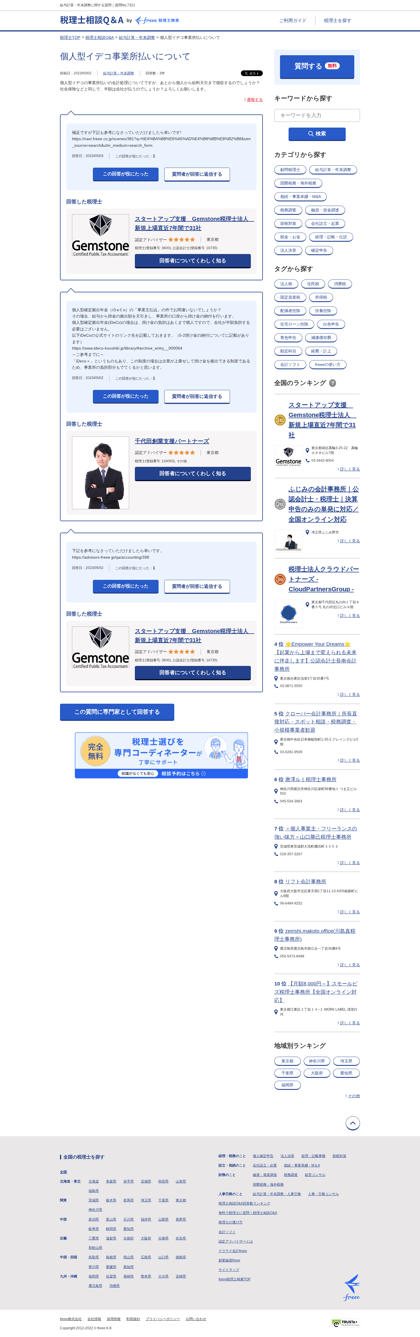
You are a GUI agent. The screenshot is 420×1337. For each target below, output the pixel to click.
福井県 (146, 1219)
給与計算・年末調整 (137, 37)
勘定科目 (288, 351)
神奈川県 (317, 1061)
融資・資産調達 (265, 1175)
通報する (255, 99)
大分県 (163, 1276)
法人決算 (288, 250)
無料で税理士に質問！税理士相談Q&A (248, 1213)
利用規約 (133, 1319)
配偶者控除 (290, 310)
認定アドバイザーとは (236, 1241)
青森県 (111, 1181)
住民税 (313, 283)
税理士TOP (70, 37)
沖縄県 (114, 1286)
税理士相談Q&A (99, 37)
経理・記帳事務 (313, 1156)
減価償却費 (321, 337)
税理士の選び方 (231, 1222)
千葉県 (287, 1073)
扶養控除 (323, 310)
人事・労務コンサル (323, 1194)
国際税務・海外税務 (298, 183)
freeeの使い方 (328, 364)
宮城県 (146, 1181)
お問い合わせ (196, 1319)
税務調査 (288, 210)
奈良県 (181, 1238)
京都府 (128, 1238)
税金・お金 (290, 237)
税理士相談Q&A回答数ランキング (244, 1203)
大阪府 (317, 1073)
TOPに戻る (353, 1123)
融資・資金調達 (325, 210)
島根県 (111, 1257)
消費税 (340, 283)
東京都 (287, 1061)
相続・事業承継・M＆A (302, 1165)
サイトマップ (229, 1270)
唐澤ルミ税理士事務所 (311, 779)
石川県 (128, 1219)
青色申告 (288, 337)
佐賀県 (111, 1276)
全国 (63, 1172)
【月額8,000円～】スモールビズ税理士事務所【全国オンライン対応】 (315, 992)
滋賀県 (111, 1238)
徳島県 (181, 1257)
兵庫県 (163, 1238)
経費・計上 (321, 351)
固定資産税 (290, 297)
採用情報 (114, 1319)
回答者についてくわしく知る (192, 260)
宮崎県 (181, 1276)
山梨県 (163, 1219)
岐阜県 (94, 1229)
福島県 (94, 1191)
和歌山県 (95, 1248)
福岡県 (287, 1085)
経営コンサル (315, 1175)
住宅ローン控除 (294, 324)
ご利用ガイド (293, 20)
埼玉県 (346, 1061)
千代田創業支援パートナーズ (172, 441)
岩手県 (128, 1181)
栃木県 (111, 1200)
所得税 (321, 297)
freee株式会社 (71, 1319)
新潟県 (94, 1219)
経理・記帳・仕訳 (331, 237)
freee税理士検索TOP (235, 1279)
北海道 (94, 1181)
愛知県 (346, 1073)
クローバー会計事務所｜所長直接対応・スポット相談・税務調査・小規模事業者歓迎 (315, 722)
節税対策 (288, 223)
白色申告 (331, 324)
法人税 (286, 283)
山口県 (163, 1257)
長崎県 (128, 1276)
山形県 (181, 1181)
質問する (316, 66)
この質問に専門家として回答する (117, 712)
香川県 (94, 1267)
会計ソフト (290, 364)
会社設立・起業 (325, 223)
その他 (354, 1096)
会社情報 (94, 1319)
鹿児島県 (95, 1286)
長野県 (181, 1219)
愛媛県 (111, 1267)
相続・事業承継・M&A (300, 196)
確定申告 (319, 250)
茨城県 (94, 1200)
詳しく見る (350, 469)
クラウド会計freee (233, 1251)
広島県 (146, 1257)
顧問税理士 (290, 169)
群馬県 (128, 1200)
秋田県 (163, 1181)
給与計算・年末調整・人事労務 (277, 1194)
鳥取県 (94, 1257)
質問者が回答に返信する (197, 174)
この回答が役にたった (126, 173)
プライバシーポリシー (163, 1319)
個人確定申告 (263, 1156)
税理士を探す (337, 20)
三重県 (94, 1238)
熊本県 (146, 1276)
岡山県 (128, 1257)
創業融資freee (229, 1260)
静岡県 (111, 1229)
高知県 (128, 1267)
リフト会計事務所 (305, 881)
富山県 (111, 1219)
